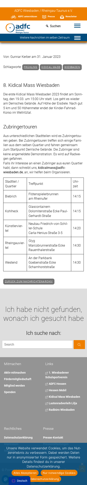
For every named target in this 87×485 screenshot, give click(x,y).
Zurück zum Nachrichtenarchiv (29, 281)
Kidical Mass (50, 67)
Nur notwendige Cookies (59, 472)
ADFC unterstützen (27, 16)
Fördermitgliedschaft (17, 379)
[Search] (79, 344)
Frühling (30, 67)
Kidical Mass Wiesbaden (64, 396)
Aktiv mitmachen (15, 372)
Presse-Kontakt (53, 437)
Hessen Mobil (57, 390)
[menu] (19, 481)
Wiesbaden (72, 67)
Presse (51, 16)
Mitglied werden (14, 385)
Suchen (55, 26)
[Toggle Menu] (77, 26)
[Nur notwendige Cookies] (82, 464)
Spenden (10, 392)
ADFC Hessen (57, 383)
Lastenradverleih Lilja (62, 403)
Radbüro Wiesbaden (61, 409)
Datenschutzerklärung (18, 437)
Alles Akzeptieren (25, 472)
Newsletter (71, 16)
